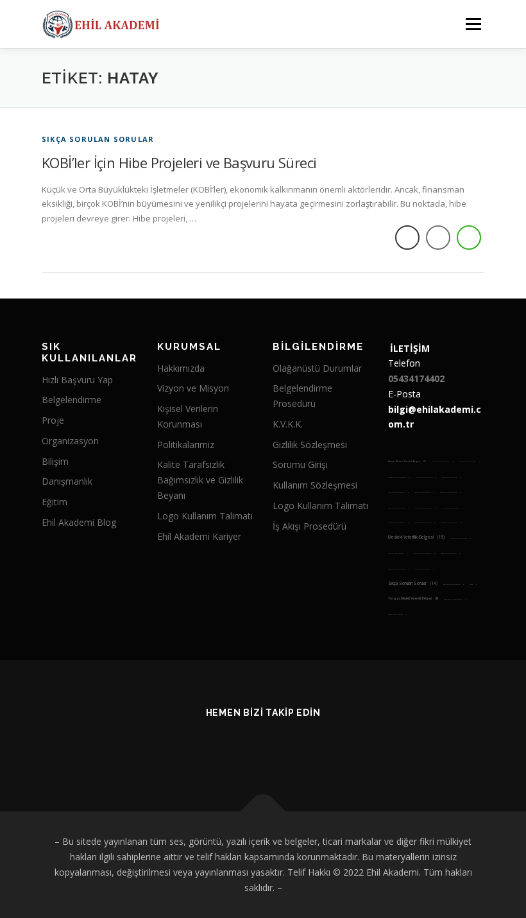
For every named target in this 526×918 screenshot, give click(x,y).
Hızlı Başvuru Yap (77, 380)
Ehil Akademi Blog (79, 522)
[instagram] (215, 747)
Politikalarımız (185, 444)
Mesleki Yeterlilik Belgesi (416, 537)
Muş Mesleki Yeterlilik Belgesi (397, 553)
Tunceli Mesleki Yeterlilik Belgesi (453, 584)
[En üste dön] (263, 812)
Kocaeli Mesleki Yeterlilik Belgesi (398, 492)
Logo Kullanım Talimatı (205, 516)
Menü (473, 24)
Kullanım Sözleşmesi (315, 485)
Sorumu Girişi (300, 464)
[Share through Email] (438, 237)
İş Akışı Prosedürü (309, 526)
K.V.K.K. (288, 424)
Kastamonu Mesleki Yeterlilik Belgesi (399, 477)
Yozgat (473, 584)
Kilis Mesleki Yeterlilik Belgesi (451, 477)
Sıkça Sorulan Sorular (98, 139)
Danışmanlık (67, 481)
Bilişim (55, 461)
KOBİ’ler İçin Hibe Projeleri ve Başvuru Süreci (179, 162)
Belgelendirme (71, 400)
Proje (53, 420)
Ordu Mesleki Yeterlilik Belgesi (450, 553)
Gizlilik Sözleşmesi (310, 444)
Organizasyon (70, 441)
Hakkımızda (181, 368)
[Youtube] (247, 747)
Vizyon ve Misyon (193, 388)
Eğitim (54, 502)
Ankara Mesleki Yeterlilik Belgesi (407, 461)
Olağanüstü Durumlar (317, 368)
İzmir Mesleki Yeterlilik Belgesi (397, 614)
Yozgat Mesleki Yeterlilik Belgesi (413, 598)
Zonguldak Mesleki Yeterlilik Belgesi (455, 599)
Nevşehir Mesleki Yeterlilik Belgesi (424, 553)
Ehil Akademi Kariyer (199, 536)
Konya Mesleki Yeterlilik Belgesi (424, 492)
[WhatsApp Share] (469, 237)
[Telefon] (310, 747)
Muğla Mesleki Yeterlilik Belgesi (460, 538)
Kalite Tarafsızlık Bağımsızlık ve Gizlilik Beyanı (200, 479)
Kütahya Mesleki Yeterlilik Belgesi (450, 492)
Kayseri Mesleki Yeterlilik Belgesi (426, 477)
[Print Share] (407, 237)
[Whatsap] (278, 747)
